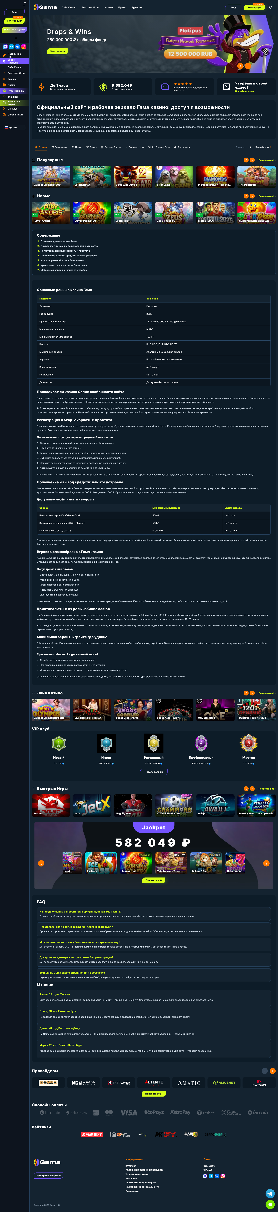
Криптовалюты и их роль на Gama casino (64, 265)
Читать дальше (154, 771)
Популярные (61, 147)
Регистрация (14, 20)
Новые (78, 147)
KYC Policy (131, 1166)
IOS (19, 38)
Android (5, 38)
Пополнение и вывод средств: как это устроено (69, 255)
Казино (109, 7)
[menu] (24, 3)
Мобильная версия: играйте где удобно (64, 270)
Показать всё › (267, 160)
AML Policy (131, 1178)
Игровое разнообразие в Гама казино (62, 260)
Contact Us (209, 1166)
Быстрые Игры (90, 7)
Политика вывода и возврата (141, 1182)
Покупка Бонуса (113, 147)
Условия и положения (137, 1174)
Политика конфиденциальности (142, 1187)
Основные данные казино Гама (59, 241)
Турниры (137, 7)
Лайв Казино (69, 7)
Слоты (93, 147)
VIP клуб (207, 1170)
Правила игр (132, 1191)
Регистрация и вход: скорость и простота (65, 250)
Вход (15, 12)
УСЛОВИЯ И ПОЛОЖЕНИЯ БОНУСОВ (144, 1170)
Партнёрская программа (48, 1175)
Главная (43, 147)
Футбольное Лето (161, 147)
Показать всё (154, 880)
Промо (122, 7)
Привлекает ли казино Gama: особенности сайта (69, 246)
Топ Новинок (184, 147)
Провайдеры (262, 147)
